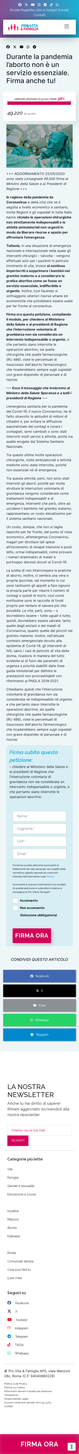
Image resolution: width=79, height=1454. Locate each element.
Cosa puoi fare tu (19, 1269)
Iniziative (13, 1211)
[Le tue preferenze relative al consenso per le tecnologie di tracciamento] (72, 1447)
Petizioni (13, 1219)
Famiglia (13, 1177)
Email (42, 1005)
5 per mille (14, 1278)
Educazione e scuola (21, 1194)
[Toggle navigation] (67, 26)
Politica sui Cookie (14, 1387)
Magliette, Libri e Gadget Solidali (45, 10)
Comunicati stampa (20, 1261)
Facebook (42, 976)
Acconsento (29, 900)
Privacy (50, 876)
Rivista (15, 10)
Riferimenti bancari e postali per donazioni (28, 1391)
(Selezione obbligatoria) (38, 915)
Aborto (12, 1227)
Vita (9, 1169)
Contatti (39, 15)
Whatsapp (42, 1020)
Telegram (42, 1034)
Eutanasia (13, 1236)
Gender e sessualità (20, 1186)
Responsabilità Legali (16, 1398)
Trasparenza (11, 1395)
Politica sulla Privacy (15, 1383)
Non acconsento (32, 908)
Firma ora (40, 1444)
